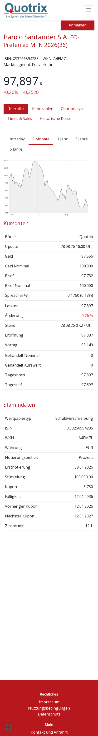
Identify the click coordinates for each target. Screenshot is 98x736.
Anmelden (78, 25)
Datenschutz (49, 714)
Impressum (49, 702)
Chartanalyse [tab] (72, 108)
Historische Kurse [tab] (55, 118)
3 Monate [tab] (40, 139)
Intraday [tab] (17, 139)
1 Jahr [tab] (62, 139)
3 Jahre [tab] (81, 139)
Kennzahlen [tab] (42, 108)
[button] (8, 727)
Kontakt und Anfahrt (49, 732)
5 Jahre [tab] (16, 149)
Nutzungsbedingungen (49, 708)
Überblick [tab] (15, 108)
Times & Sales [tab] (19, 118)
